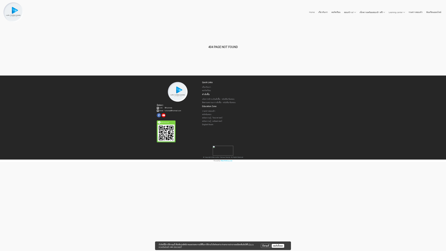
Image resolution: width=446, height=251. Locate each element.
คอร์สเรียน (335, 12)
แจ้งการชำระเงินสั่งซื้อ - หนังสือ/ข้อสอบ (218, 99)
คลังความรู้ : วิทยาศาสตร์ (212, 118)
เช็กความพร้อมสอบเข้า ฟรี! (371, 12)
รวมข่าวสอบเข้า (416, 12)
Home (312, 12)
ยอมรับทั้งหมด (278, 246)
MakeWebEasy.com (226, 161)
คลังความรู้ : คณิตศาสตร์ (212, 121)
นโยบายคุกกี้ (178, 247)
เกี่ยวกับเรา (323, 12)
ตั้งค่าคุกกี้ (265, 246)
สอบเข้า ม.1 (349, 12)
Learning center (396, 12)
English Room (207, 124)
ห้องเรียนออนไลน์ (433, 12)
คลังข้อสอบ (206, 114)
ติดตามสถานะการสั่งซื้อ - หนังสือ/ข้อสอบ (219, 102)
